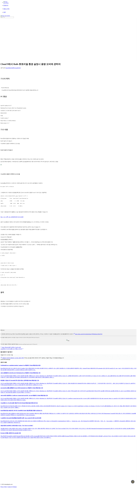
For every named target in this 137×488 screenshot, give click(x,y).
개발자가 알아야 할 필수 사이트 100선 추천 (13, 358)
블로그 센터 (6, 8)
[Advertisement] (6, 39)
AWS (19, 68)
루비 (14, 68)
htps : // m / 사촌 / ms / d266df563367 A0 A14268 (12, 217)
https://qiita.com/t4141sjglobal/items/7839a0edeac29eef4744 (88, 334)
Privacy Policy (4, 486)
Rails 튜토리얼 (9, 68)
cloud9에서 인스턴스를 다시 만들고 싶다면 (11, 348)
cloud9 (16, 68)
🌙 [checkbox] (132, 481)
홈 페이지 (5, 5)
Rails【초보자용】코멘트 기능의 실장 (11, 347)
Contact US (10, 486)
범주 (4, 12)
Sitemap (15, 486)
